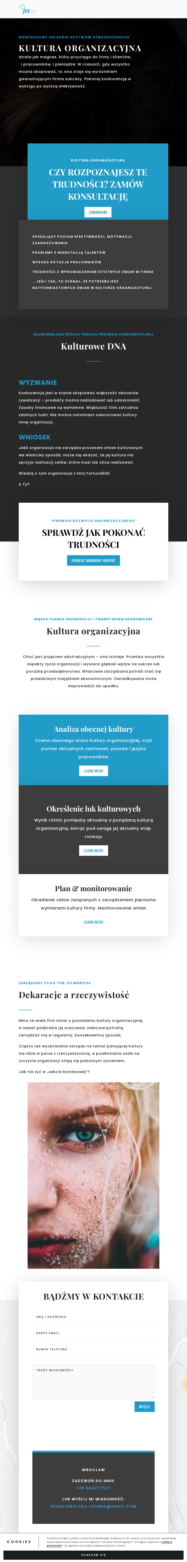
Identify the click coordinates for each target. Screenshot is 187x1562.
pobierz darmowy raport (93, 560)
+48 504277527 (93, 1488)
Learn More (94, 770)
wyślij (144, 1406)
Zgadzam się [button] (93, 1555)
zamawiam (98, 212)
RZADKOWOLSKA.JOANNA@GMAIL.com (93, 1506)
